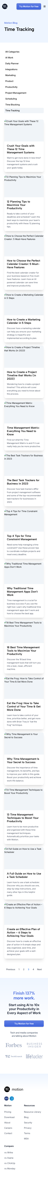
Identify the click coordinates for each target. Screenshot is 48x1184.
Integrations (11, 69)
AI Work (9, 57)
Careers (8, 1128)
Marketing (10, 75)
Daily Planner (12, 63)
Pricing (7, 1112)
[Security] (24, 1098)
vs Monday (9, 1168)
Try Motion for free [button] (28, 6)
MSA (26, 1138)
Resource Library (32, 1112)
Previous (10, 969)
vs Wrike (8, 1152)
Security (28, 1122)
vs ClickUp (9, 1163)
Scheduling (11, 98)
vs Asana (8, 1157)
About (7, 1122)
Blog (26, 1117)
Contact (8, 1133)
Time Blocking (12, 104)
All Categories (12, 51)
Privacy (27, 1128)
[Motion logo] (13, 1091)
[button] (44, 6)
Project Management (15, 92)
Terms (27, 1133)
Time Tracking (12, 110)
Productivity (11, 87)
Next (39, 969)
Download (9, 1117)
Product (9, 81)
